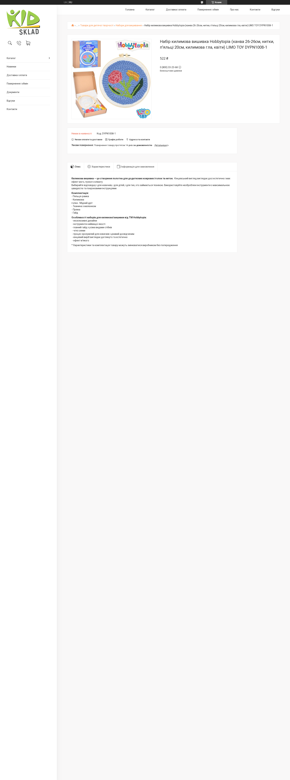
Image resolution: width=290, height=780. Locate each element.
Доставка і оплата (17, 75)
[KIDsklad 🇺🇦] (28, 22)
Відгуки (11, 100)
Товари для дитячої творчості (96, 25)
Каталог (11, 58)
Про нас (234, 9)
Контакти (12, 109)
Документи (13, 92)
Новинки (11, 66)
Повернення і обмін (17, 83)
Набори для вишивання (129, 25)
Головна (129, 9)
